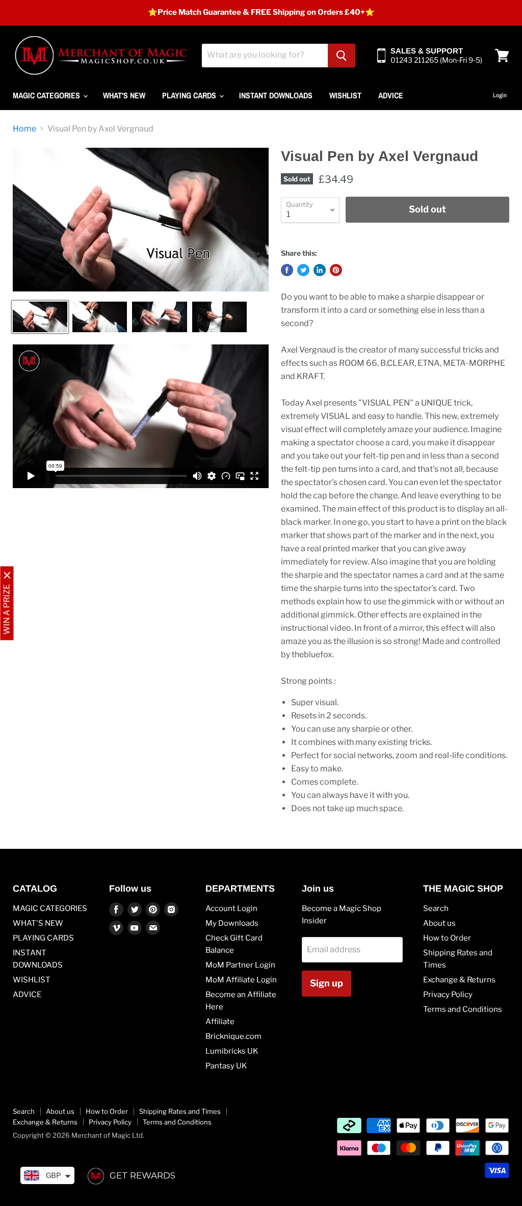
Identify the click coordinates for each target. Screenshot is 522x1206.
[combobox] (265, 55)
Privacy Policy (448, 994)
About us (439, 923)
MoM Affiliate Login (241, 979)
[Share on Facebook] (287, 270)
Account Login (231, 908)
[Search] (341, 55)
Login (500, 95)
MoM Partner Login (240, 965)
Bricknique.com (233, 1036)
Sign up (326, 983)
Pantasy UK (226, 1065)
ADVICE (390, 95)
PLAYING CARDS (190, 95)
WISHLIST (345, 95)
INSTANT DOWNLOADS (275, 95)
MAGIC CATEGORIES (47, 95)
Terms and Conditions (462, 1009)
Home (24, 128)
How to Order (447, 938)
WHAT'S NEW (124, 95)
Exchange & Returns (459, 979)
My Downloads (231, 923)
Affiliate (219, 1021)
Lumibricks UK (231, 1051)
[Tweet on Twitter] (303, 270)
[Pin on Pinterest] (336, 270)
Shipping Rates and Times (180, 1111)
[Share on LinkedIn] (320, 270)
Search (436, 908)
